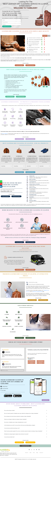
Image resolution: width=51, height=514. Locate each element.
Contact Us (41, 452)
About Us (26, 452)
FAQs (30, 452)
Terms (34, 452)
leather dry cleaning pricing (37, 291)
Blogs (37, 452)
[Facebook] (29, 449)
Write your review (5, 370)
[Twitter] (36, 449)
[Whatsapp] (32, 449)
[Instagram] (34, 449)
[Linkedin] (39, 449)
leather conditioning (5, 133)
